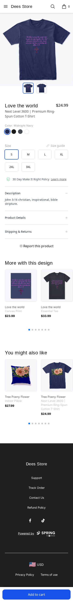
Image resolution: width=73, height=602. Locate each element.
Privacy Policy (24, 574)
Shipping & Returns (18, 231)
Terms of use (49, 574)
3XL (28, 167)
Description (12, 193)
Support (36, 477)
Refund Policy (36, 507)
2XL (11, 167)
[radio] (11, 154)
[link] (21, 286)
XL (61, 154)
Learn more (59, 179)
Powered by (26, 533)
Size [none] (8, 146)
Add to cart (36, 594)
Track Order (37, 487)
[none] (55, 146)
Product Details (15, 218)
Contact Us (36, 497)
